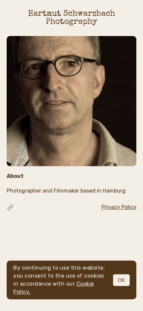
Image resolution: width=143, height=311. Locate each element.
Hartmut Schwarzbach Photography (71, 18)
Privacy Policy (118, 207)
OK (121, 280)
